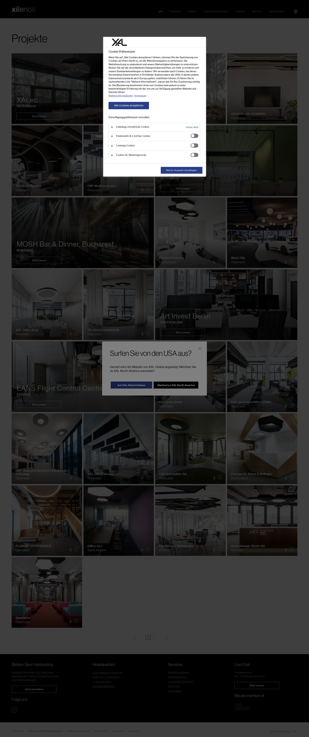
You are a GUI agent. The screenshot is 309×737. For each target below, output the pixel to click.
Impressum (140, 95)
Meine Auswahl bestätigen (181, 170)
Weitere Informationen (121, 95)
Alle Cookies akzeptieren (128, 105)
